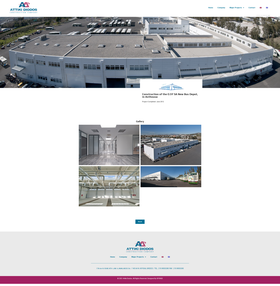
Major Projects (236, 8)
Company (221, 8)
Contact (251, 8)
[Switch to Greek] (267, 7)
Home (210, 8)
